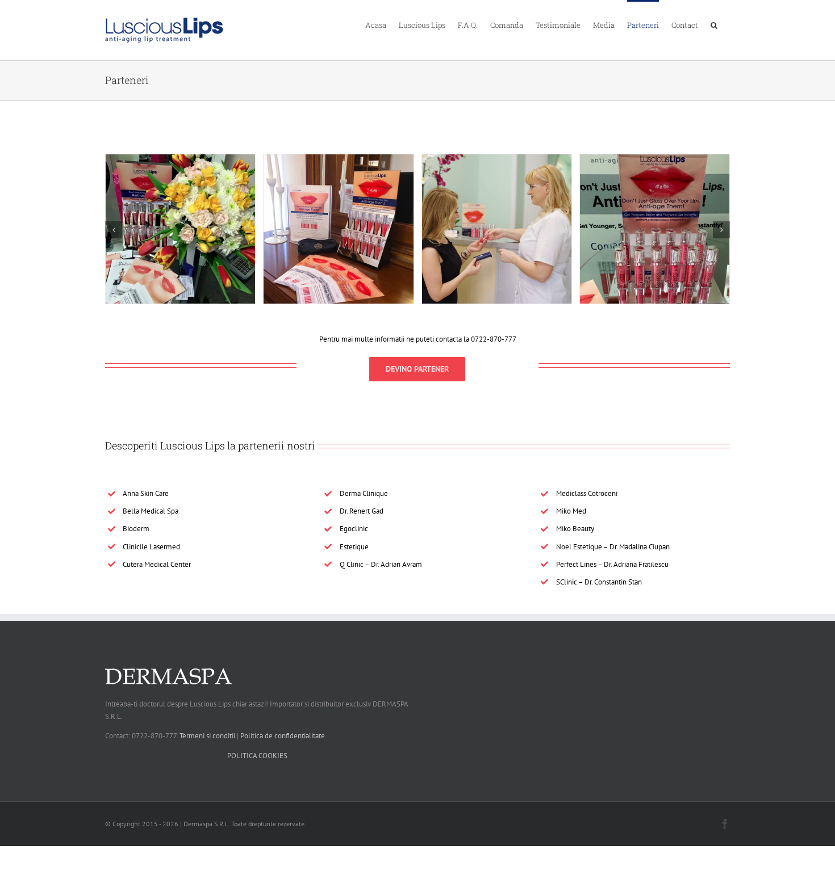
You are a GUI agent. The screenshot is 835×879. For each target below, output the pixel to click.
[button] (714, 24)
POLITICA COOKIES (257, 755)
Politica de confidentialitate (282, 736)
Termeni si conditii (207, 736)
